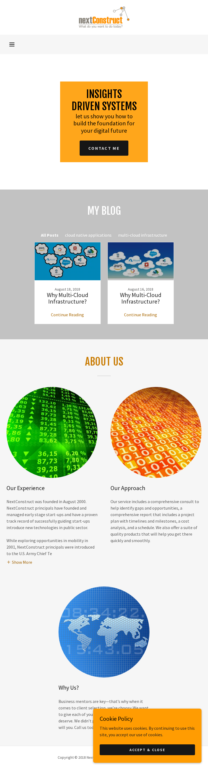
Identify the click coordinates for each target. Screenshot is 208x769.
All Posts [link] (49, 235)
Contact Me (104, 148)
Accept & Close (147, 749)
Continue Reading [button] (67, 314)
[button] (11, 44)
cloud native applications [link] (88, 235)
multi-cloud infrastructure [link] (142, 235)
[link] (104, 17)
